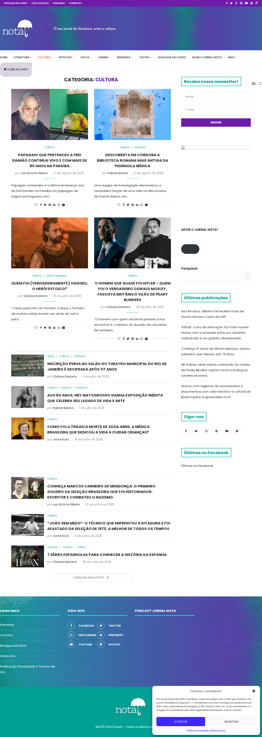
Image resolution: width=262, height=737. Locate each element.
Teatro (144, 57)
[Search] (260, 84)
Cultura (44, 57)
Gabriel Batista (117, 173)
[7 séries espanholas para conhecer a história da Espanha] (27, 556)
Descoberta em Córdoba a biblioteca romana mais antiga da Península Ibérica (132, 160)
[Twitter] (231, 3)
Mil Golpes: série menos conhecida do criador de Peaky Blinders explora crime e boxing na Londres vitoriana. (215, 370)
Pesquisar (189, 268)
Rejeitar (231, 721)
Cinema (103, 57)
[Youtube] (246, 3)
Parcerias (59, 3)
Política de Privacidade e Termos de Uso (206, 730)
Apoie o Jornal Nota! (207, 57)
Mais (231, 57)
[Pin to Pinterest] (50, 205)
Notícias (65, 57)
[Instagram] (236, 3)
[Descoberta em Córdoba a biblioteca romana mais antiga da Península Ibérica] (132, 114)
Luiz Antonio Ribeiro (34, 173)
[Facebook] (226, 3)
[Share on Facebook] (41, 205)
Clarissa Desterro (36, 296)
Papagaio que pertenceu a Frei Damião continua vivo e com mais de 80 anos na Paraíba (49, 160)
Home (4, 57)
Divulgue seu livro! (15, 3)
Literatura (21, 57)
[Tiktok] (256, 3)
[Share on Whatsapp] (59, 205)
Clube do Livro (17, 69)
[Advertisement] (200, 28)
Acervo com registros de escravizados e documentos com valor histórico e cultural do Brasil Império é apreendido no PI (216, 391)
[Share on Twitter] (45, 205)
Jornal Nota (61, 439)
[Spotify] (251, 3)
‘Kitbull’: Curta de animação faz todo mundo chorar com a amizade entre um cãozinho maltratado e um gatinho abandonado (215, 332)
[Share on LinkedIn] (54, 205)
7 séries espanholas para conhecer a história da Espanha (107, 554)
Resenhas (123, 57)
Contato (6, 635)
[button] (254, 691)
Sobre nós (75, 3)
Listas (84, 57)
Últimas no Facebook (197, 466)
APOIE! (190, 249)
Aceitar (180, 721)
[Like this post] (35, 205)
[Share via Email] (63, 205)
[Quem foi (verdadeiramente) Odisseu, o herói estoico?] (49, 243)
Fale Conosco (40, 3)
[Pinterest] (241, 3)
